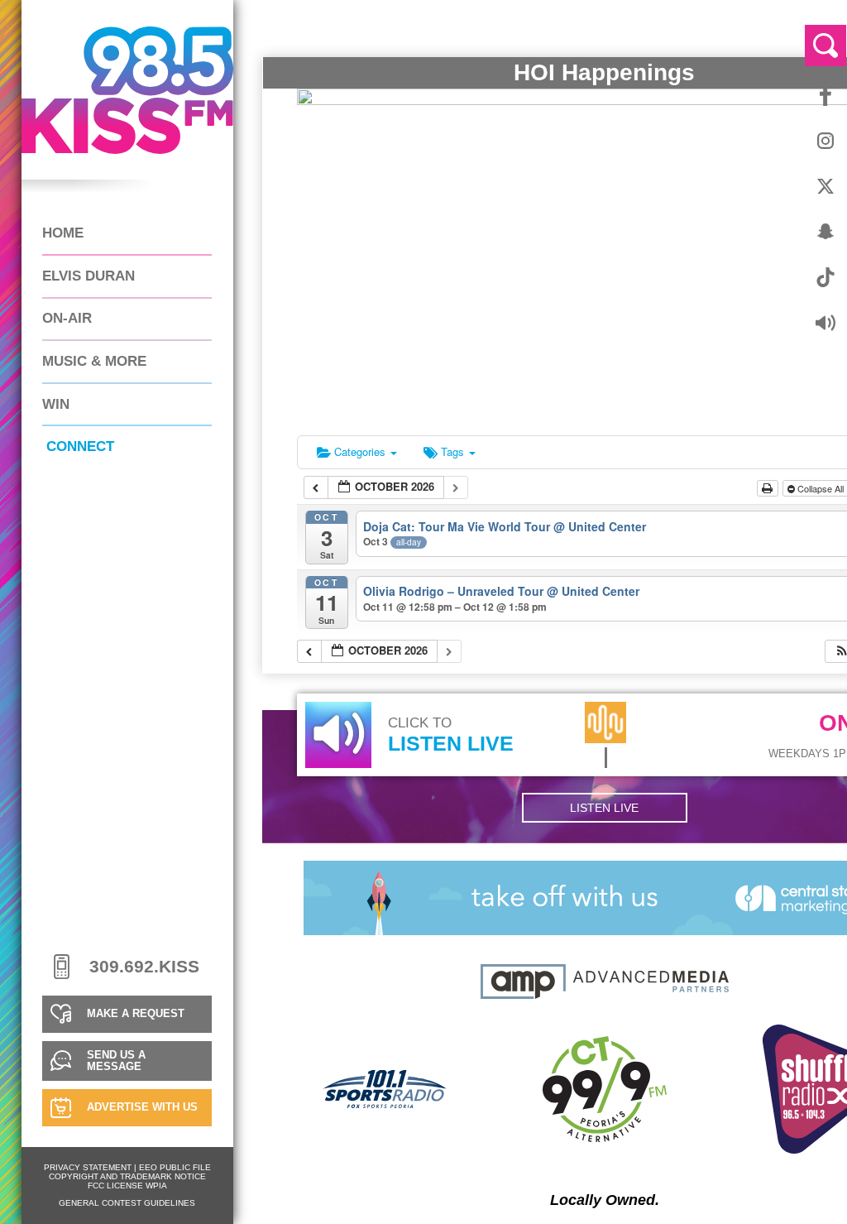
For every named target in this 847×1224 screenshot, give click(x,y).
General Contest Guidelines (127, 1202)
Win (55, 404)
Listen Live (604, 807)
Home (63, 233)
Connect (80, 446)
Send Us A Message (116, 1061)
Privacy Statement (88, 1167)
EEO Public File (175, 1167)
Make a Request (135, 1014)
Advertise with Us (142, 1107)
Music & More (94, 361)
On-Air (67, 318)
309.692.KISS (144, 966)
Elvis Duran (88, 276)
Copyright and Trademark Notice (127, 1176)
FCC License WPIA (127, 1185)
